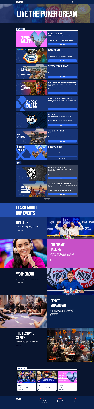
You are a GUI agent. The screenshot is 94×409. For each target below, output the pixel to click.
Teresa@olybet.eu (44, 402)
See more (47, 199)
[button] (17, 380)
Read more (62, 44)
